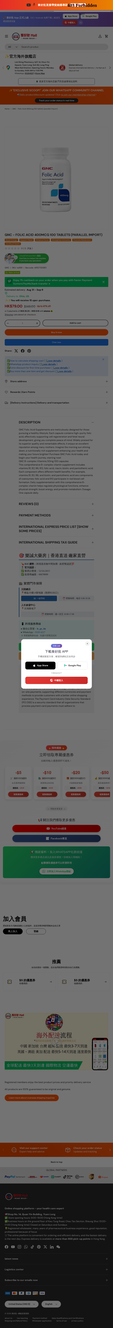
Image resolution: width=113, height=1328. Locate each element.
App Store (42, 665)
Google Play (74, 665)
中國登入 (58, 680)
